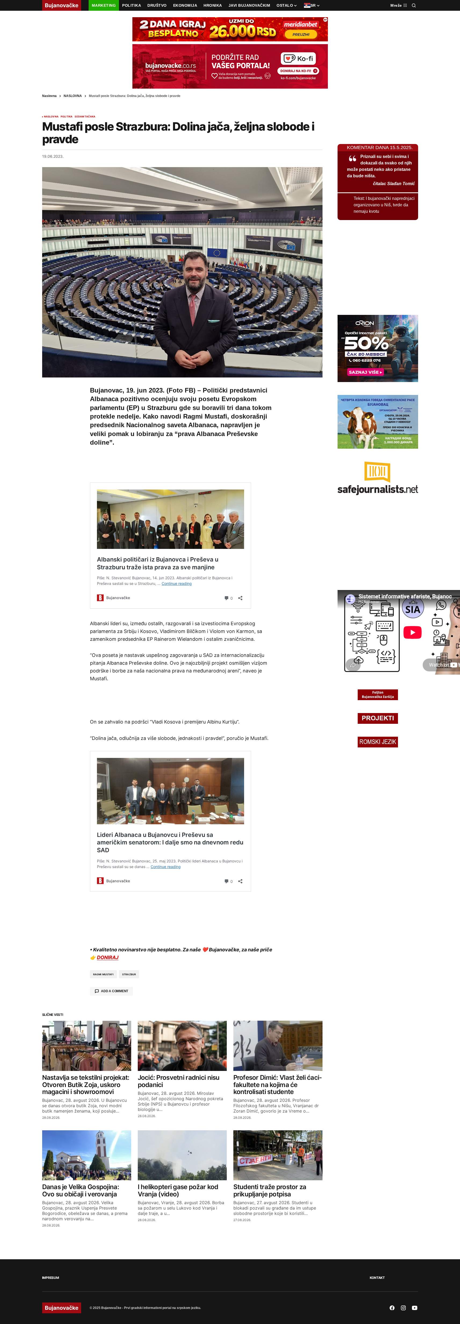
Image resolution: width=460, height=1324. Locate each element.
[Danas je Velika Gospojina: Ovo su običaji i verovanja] (86, 1155)
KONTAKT (377, 1278)
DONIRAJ (107, 957)
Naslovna (49, 96)
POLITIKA (67, 116)
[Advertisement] (182, 463)
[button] (414, 5)
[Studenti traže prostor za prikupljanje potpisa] (278, 1155)
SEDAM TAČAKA (85, 116)
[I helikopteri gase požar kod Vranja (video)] (182, 1155)
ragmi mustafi (103, 974)
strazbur (129, 974)
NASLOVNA (73, 96)
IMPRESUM (50, 1278)
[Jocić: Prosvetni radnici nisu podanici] (182, 1046)
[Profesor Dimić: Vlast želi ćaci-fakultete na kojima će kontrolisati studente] (278, 1046)
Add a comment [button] (114, 991)
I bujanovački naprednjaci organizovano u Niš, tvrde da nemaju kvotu (384, 205)
